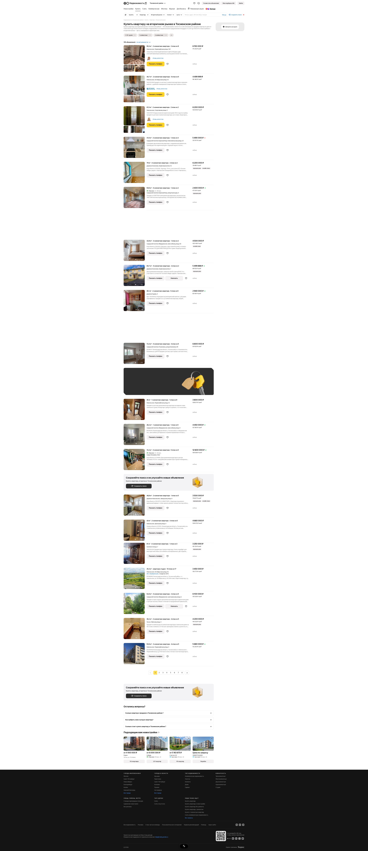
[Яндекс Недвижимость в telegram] (243, 825)
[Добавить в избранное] (167, 64)
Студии (218, 787)
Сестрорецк (158, 790)
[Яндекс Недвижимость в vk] (237, 825)
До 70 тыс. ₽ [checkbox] (157, 384)
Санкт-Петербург (129, 779)
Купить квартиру (190, 801)
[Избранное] (194, 3)
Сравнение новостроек (131, 804)
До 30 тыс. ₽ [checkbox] (132, 384)
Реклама (140, 825)
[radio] (159, 673)
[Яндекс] (241, 847)
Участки (187, 779)
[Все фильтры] (125, 15)
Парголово (157, 779)
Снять (156, 801)
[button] (198, 3)
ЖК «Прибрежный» (153, 574)
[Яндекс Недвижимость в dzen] (240, 825)
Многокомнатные (221, 779)
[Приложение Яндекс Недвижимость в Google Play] (236, 838)
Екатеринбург (128, 784)
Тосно (148, 622)
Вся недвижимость (130, 825)
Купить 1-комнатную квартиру (194, 812)
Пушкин (156, 787)
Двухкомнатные (221, 782)
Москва (126, 776)
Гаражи (187, 787)
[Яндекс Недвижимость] (135, 3)
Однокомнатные (221, 784)
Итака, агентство (158, 58)
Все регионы (128, 806)
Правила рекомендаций (191, 825)
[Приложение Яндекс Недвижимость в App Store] (233, 838)
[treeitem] (129, 9)
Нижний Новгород (129, 790)
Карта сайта (212, 825)
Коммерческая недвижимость (194, 776)
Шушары (157, 776)
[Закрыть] (243, 15)
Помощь (203, 825)
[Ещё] (171, 35)
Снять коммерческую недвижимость (196, 815)
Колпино (157, 784)
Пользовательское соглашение (172, 825)
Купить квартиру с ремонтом (194, 809)
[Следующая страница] (187, 673)
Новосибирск (128, 782)
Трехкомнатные (220, 776)
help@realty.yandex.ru (161, 837)
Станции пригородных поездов (133, 801)
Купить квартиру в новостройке (195, 804)
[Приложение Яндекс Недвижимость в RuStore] (243, 838)
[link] (240, 3)
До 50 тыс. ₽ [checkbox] (144, 384)
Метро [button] (224, 15)
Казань (126, 787)
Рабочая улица (155, 622)
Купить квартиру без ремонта (194, 806)
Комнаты (188, 782)
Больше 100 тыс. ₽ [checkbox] (134, 390)
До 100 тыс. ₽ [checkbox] (170, 384)
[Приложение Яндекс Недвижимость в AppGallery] (239, 838)
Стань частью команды (152, 825)
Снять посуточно (159, 804)
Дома (186, 784)
